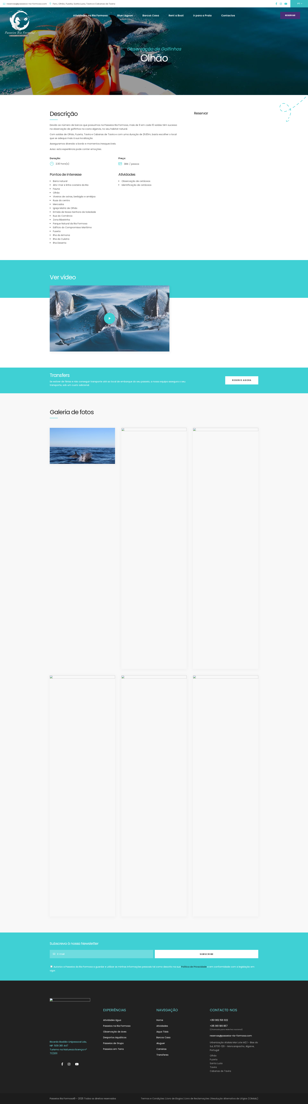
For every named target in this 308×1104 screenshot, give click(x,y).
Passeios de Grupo (113, 1043)
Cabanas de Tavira (220, 1071)
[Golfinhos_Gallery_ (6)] (154, 795)
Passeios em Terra (113, 1049)
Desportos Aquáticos (114, 1037)
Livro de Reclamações (197, 1098)
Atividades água (112, 1020)
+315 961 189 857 (219, 1025)
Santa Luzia (216, 1063)
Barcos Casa (163, 1037)
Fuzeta (213, 1059)
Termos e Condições (152, 1098)
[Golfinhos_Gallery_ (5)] (82, 795)
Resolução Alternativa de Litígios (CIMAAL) (234, 1098)
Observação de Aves (114, 1031)
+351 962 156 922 (219, 1020)
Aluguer (160, 1043)
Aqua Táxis (162, 1031)
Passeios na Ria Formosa (116, 1025)
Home (159, 1020)
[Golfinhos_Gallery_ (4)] (225, 548)
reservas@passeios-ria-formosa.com (231, 1035)
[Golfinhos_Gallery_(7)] (225, 795)
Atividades (162, 1025)
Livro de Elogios (174, 1098)
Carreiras (161, 1049)
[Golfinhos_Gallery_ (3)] (154, 548)
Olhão (213, 1055)
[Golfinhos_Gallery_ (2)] (82, 446)
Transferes (162, 1054)
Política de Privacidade (194, 966)
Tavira (213, 1067)
